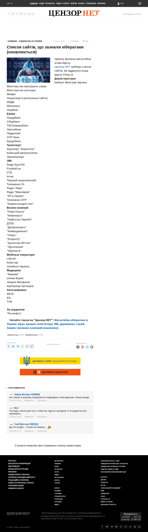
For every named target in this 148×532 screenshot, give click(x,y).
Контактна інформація (19, 464)
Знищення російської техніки (113, 466)
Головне (58, 493)
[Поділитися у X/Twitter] (13, 346)
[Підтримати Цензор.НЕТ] (50, 372)
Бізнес (81, 3)
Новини (34, 3)
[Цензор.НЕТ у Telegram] (17, 14)
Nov (16, 408)
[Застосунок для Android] (25, 14)
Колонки (101, 3)
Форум (74, 3)
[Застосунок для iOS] (29, 14)
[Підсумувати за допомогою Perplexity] (87, 346)
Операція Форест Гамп (110, 461)
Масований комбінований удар (113, 472)
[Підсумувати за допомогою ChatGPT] (78, 346)
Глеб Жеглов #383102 (26, 424)
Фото (56, 472)
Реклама (12, 472)
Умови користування (18, 475)
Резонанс (50, 3)
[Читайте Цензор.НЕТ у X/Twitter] (107, 526)
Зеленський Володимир (111, 488)
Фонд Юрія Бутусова (18, 469)
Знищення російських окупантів (114, 463)
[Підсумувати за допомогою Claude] (82, 346)
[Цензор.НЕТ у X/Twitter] (13, 14)
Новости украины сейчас (21, 483)
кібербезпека (34, 335)
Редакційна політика (18, 480)
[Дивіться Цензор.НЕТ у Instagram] (125, 526)
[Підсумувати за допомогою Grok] (92, 346)
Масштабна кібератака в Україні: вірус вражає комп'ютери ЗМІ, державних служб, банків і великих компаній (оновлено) (47, 324)
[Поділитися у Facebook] (8, 346)
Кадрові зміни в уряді (109, 469)
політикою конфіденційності (89, 513)
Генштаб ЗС (105, 499)
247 (86, 41)
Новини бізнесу (16, 488)
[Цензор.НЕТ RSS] (33, 14)
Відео (59, 3)
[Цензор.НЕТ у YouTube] (21, 14)
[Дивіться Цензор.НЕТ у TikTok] (121, 526)
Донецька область (108, 504)
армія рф (104, 482)
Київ (102, 491)
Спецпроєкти (59, 496)
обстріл (104, 477)
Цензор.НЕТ (62, 66)
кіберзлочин (15, 335)
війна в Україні (107, 502)
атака (103, 496)
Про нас (12, 461)
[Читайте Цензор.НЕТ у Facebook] (102, 526)
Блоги (66, 3)
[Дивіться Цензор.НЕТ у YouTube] (116, 526)
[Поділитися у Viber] (27, 346)
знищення (105, 493)
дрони (103, 480)
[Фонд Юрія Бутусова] (50, 361)
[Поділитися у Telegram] (18, 346)
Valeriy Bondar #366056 (27, 394)
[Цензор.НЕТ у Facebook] (9, 14)
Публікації (91, 3)
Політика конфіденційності (21, 477)
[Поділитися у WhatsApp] (22, 346)
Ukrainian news (16, 486)
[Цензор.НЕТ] (74, 13)
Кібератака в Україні (30, 41)
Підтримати (14, 466)
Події (41, 3)
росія (103, 485)
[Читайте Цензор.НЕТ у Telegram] (111, 526)
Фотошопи (59, 477)
